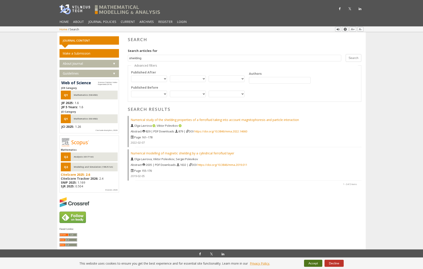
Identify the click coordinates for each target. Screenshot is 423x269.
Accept (313, 263)
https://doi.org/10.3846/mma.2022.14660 (220, 131)
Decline (334, 263)
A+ (353, 29)
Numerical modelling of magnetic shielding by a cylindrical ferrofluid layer (182, 153)
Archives (146, 22)
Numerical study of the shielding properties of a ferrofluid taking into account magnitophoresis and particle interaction (215, 120)
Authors (255, 73)
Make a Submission (76, 53)
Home (64, 22)
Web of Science (76, 83)
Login (182, 22)
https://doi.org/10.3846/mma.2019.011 (222, 165)
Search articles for (142, 51)
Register (165, 22)
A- (360, 29)
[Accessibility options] (345, 29)
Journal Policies (102, 22)
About (78, 22)
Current (128, 22)
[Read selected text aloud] (338, 29)
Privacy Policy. (260, 263)
